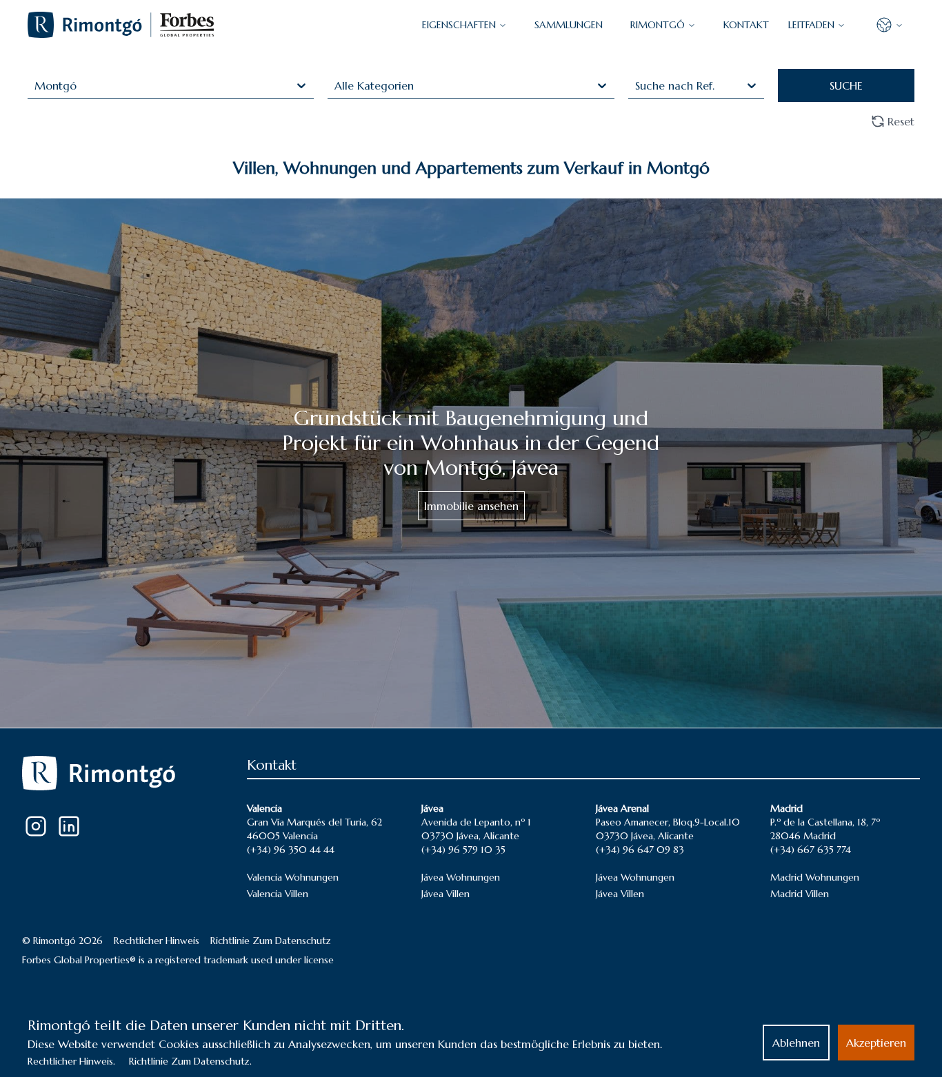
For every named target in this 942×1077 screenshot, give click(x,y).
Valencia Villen (277, 894)
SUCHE (846, 85)
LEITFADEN (811, 25)
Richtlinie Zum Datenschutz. (190, 1061)
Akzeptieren (876, 1042)
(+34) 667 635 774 (810, 849)
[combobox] (36, 85)
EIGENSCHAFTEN (459, 25)
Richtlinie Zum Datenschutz (270, 940)
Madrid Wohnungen (814, 877)
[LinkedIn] (69, 826)
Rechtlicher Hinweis (156, 940)
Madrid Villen (799, 894)
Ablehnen (796, 1042)
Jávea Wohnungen (460, 877)
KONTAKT (746, 25)
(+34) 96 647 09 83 (640, 849)
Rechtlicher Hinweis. (71, 1061)
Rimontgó (657, 25)
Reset (901, 121)
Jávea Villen (445, 894)
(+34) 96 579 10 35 (463, 849)
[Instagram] (36, 826)
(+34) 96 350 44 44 (290, 849)
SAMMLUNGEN (568, 25)
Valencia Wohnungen (293, 877)
